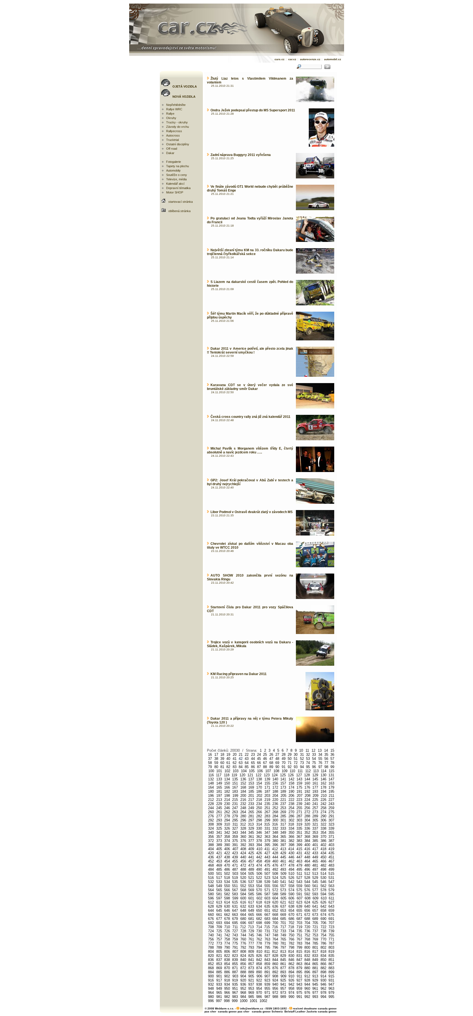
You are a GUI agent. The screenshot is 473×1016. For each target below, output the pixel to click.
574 (291, 890)
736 (307, 931)
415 (299, 849)
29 (290, 754)
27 (277, 754)
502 (227, 874)
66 (259, 763)
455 (235, 861)
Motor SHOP (174, 192)
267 (267, 812)
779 (267, 943)
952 (243, 988)
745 (251, 935)
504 (243, 874)
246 (227, 808)
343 (235, 832)
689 (315, 919)
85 (247, 767)
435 (331, 853)
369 (315, 837)
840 (243, 960)
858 (259, 964)
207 (299, 796)
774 (227, 943)
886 (227, 972)
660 (211, 915)
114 (323, 771)
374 (227, 841)
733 (283, 931)
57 (332, 759)
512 (307, 874)
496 (307, 869)
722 (323, 927)
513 (315, 874)
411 (267, 849)
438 (227, 857)
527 (299, 878)
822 (227, 956)
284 (275, 816)
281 (251, 816)
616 (243, 902)
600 (243, 898)
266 (259, 812)
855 (235, 964)
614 (227, 902)
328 (243, 828)
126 (291, 775)
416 (307, 849)
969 (251, 993)
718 (291, 927)
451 (331, 857)
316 (275, 824)
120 (242, 775)
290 (323, 816)
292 (211, 820)
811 (267, 952)
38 (216, 759)
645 (219, 910)
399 (299, 845)
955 (267, 988)
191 (299, 791)
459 (267, 861)
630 (227, 906)
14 (326, 750)
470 (227, 865)
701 (283, 923)
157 (283, 783)
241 (315, 804)
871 (235, 968)
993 (315, 997)
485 (219, 869)
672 (307, 915)
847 (299, 960)
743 (235, 935)
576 (307, 890)
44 (253, 759)
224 (307, 800)
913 (315, 976)
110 (292, 771)
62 (234, 763)
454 (227, 861)
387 (331, 841)
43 (247, 759)
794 (259, 947)
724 (211, 931)
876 (275, 968)
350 (291, 832)
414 (291, 849)
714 (259, 927)
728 (243, 931)
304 (307, 820)
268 (275, 812)
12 (313, 750)
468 (211, 865)
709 (219, 927)
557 (283, 886)
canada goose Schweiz (267, 1011)
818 (323, 952)
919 (235, 980)
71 (290, 763)
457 (251, 861)
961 (315, 988)
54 (314, 759)
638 (291, 906)
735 (299, 931)
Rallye (170, 113)
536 (243, 882)
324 (211, 828)
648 (243, 910)
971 (267, 993)
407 (235, 849)
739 (331, 931)
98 (326, 767)
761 (251, 939)
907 (267, 976)
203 (267, 796)
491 (267, 869)
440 (243, 857)
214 (227, 800)
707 (331, 923)
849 (315, 960)
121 (250, 775)
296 (243, 820)
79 (210, 767)
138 (259, 779)
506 (259, 874)
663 (235, 915)
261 (219, 812)
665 (251, 915)
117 (218, 775)
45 (259, 759)
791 (235, 947)
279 (235, 816)
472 (243, 865)
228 (211, 804)
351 (299, 832)
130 (323, 775)
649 (251, 910)
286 (291, 816)
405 (219, 849)
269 (283, 812)
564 (211, 890)
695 (235, 923)
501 (219, 874)
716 (275, 927)
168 (243, 787)
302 (291, 820)
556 (275, 886)
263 (235, 812)
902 (227, 976)
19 (228, 754)
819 (331, 952)
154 (259, 783)
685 (283, 919)
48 (277, 759)
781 (283, 943)
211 (331, 796)
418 (323, 849)
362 (259, 837)
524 (275, 878)
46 (265, 759)
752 (307, 935)
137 (251, 779)
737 (315, 931)
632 (243, 906)
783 (299, 943)
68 (271, 763)
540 (275, 882)
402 (323, 845)
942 (291, 984)
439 (235, 857)
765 (283, 939)
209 (315, 796)
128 (307, 775)
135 (235, 779)
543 (299, 882)
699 (267, 923)
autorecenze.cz (310, 59)
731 (267, 931)
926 (291, 980)
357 (219, 837)
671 (299, 915)
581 (219, 894)
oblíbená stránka (179, 211)
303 (299, 820)
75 (314, 763)
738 (323, 931)
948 (211, 988)
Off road (171, 148)
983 (235, 997)
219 (267, 800)
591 (299, 894)
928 (307, 980)
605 (283, 898)
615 (235, 902)
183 (235, 791)
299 (267, 820)
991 (299, 997)
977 (315, 993)
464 (307, 861)
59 (216, 763)
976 (307, 993)
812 (275, 952)
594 (323, 894)
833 (315, 956)
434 (323, 853)
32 (308, 754)
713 (251, 927)
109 (284, 771)
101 (219, 771)
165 (219, 787)
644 (211, 910)
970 (259, 993)
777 (251, 943)
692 (211, 923)
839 (235, 960)
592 (307, 894)
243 (331, 804)
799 (299, 947)
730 (259, 931)
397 (283, 845)
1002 (263, 1001)
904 (243, 976)
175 (299, 787)
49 (283, 759)
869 (219, 968)
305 (315, 820)
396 (275, 845)
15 (332, 750)
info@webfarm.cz (251, 1008)
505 (251, 874)
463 (299, 861)
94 (302, 767)
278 (227, 816)
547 (331, 882)
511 (299, 874)
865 (315, 964)
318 (291, 824)
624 (307, 902)
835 (331, 956)
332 (275, 828)
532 (211, 882)
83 (234, 767)
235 (267, 804)
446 (291, 857)
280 (243, 816)
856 (243, 964)
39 (222, 759)
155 (267, 783)
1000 (243, 1001)
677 (219, 919)
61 (228, 763)
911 (299, 976)
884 (211, 972)
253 (283, 808)
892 (275, 972)
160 (307, 783)
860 (275, 964)
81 (222, 767)
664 (243, 915)
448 (307, 857)
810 (259, 952)
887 (235, 972)
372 (211, 841)
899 (331, 972)
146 (323, 779)
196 (211, 796)
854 (227, 964)
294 (227, 820)
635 (267, 906)
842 (259, 960)
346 (259, 832)
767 (299, 939)
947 (331, 984)
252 (275, 808)
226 (323, 800)
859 (267, 964)
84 (241, 767)
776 (243, 943)
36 (332, 754)
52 (302, 759)
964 (211, 993)
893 (283, 972)
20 (234, 754)
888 (243, 972)
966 (227, 993)
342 (227, 832)
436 (211, 857)
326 (227, 828)
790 (227, 947)
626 (323, 902)
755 (331, 935)
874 (259, 968)
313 (251, 824)
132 (211, 779)
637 (283, 906)
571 (267, 890)
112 (308, 771)
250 (259, 808)
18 (222, 754)
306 (323, 820)
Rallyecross (174, 131)
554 (259, 886)
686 (291, 919)
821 (219, 956)
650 (259, 910)
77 (326, 763)
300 (275, 820)
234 (259, 804)
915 (331, 976)
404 (211, 849)
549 (219, 886)
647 (235, 910)
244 (211, 808)
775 (235, 943)
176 (307, 787)
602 (259, 898)
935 (235, 984)
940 (275, 984)
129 (315, 775)
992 (307, 997)
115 (331, 771)
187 (267, 791)
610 (324, 898)
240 (307, 804)
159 (299, 783)
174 (291, 787)
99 (332, 767)
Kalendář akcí (175, 183)
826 (259, 956)
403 (331, 845)
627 (331, 902)
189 (283, 791)
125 (283, 775)
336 (307, 828)
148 (211, 783)
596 (211, 898)
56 (326, 759)
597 (219, 898)
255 (299, 808)
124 (275, 775)
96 (314, 767)
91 (283, 767)
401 (315, 845)
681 (251, 919)
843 (267, 960)
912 (307, 976)
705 (315, 923)
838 (227, 960)
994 (323, 997)
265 (251, 812)
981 (219, 997)
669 (283, 915)
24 (259, 754)
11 (307, 750)
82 (228, 767)
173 (283, 787)
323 (331, 824)
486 (227, 869)
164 (211, 787)
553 (251, 886)
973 (283, 993)
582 (227, 894)
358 (227, 837)
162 (323, 783)
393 (251, 845)
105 (252, 771)
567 (235, 890)
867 (331, 964)
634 (259, 906)
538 (259, 882)
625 (315, 902)
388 (211, 845)
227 (331, 800)
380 (275, 841)
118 (226, 775)
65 (253, 763)
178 (323, 787)
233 (251, 804)
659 (331, 910)
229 (219, 804)
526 (291, 878)
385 (315, 841)
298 (259, 820)
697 (251, 923)
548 (211, 886)
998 (227, 1001)
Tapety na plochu (177, 166)
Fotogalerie (173, 161)
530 (323, 878)
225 (315, 800)
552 (243, 886)
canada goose (327, 1011)
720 (307, 927)
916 (211, 980)
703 (299, 923)
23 (253, 754)
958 (291, 988)
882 (323, 968)
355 (331, 832)
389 (219, 845)
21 (241, 754)
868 (211, 968)
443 (267, 857)
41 (234, 759)
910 (291, 976)
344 (243, 832)
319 (299, 824)
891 (267, 972)
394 (259, 845)
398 (291, 845)
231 (235, 804)
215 (235, 800)
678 (227, 919)
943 (299, 984)
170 (259, 787)
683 (267, 919)
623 (299, 902)
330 (259, 828)
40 (228, 759)
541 (283, 882)
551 (235, 886)
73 (302, 763)
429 (283, 853)
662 (227, 915)
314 (259, 824)
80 (216, 767)
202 (259, 796)
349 (283, 832)
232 (243, 804)
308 (211, 824)
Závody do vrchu (177, 126)
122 (258, 775)
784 (307, 943)
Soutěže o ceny (176, 174)
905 (251, 976)
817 (315, 952)
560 (307, 886)
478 (291, 865)
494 (291, 869)
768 (307, 939)
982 (227, 997)
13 (320, 750)
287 (299, 816)
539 (267, 882)
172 (275, 787)
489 (251, 869)
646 (227, 910)
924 (275, 980)
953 (251, 988)
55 (320, 759)
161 (315, 783)
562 (323, 886)
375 (235, 841)
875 (267, 968)
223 (299, 800)
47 (271, 759)
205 (283, 796)
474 (259, 865)
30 (296, 754)
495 (299, 869)
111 (300, 771)
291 (331, 816)
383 (299, 841)
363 (267, 837)
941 (283, 984)
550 (227, 886)
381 (283, 841)
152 (243, 783)
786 (323, 943)
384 (307, 841)
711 (235, 927)
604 (275, 898)
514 (323, 874)
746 (259, 935)
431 (299, 853)
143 (299, 779)
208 (307, 796)
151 (235, 783)
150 (227, 783)
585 (251, 894)
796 (275, 947)
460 (275, 861)
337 (315, 828)
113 (316, 771)
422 (227, 853)
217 (251, 800)
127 (299, 775)
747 (267, 935)
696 (243, 923)
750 (291, 935)
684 (275, 919)
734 (291, 931)
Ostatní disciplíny (177, 144)
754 (323, 935)
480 (307, 865)
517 (219, 878)
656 (307, 910)
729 (251, 931)
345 (251, 832)
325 (219, 828)
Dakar (170, 153)
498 (323, 869)
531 (331, 878)
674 (323, 915)
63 (241, 763)
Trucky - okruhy (177, 122)
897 (315, 972)
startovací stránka (180, 201)
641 (315, 906)
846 (291, 960)
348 (275, 832)
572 (275, 890)
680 (243, 919)
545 (315, 882)
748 (275, 935)
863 (299, 964)
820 (211, 956)
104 (244, 771)
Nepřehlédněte (176, 104)
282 (259, 816)
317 (283, 824)
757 (219, 939)
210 (324, 796)
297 (251, 820)
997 (219, 1001)
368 (307, 837)
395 (267, 845)
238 (291, 804)
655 (299, 910)
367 (299, 837)
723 (331, 927)
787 (331, 943)
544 (307, 882)
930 (323, 980)
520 (243, 878)
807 (235, 952)
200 (243, 796)
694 (227, 923)
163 (331, 783)
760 (243, 939)
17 (216, 754)
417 (315, 849)
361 (251, 837)
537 (251, 882)
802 (323, 947)
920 (243, 980)
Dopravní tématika (178, 188)
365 (283, 837)
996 (211, 1001)
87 (259, 767)
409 (251, 849)
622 (291, 902)
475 (267, 865)
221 (283, 800)
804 (211, 952)
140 (275, 779)
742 (227, 935)
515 (331, 874)
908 (275, 976)
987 (267, 997)
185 (251, 791)
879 (299, 968)
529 (315, 878)
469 (219, 865)
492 (275, 869)
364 (275, 837)
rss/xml (298, 1008)
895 (299, 972)
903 (235, 976)
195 (331, 791)
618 (259, 902)
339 (331, 828)
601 (251, 898)
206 (291, 796)
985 (251, 997)
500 (211, 874)
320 (307, 824)
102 (227, 771)
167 (235, 787)
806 (227, 952)
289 (315, 816)
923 (267, 980)
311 (235, 824)
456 (243, 861)
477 (283, 865)
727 (235, 931)
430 (291, 853)
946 (323, 984)
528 (307, 878)
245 (219, 808)
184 (243, 791)
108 (276, 771)
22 (247, 754)
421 (219, 853)
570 (259, 890)
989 (283, 997)
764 (275, 939)
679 (235, 919)
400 (307, 845)
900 (211, 976)
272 (307, 812)
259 (331, 808)
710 (227, 927)
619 (267, 902)
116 (211, 775)
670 (291, 915)
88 (265, 767)
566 (227, 890)
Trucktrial (172, 139)
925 (283, 980)
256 (307, 808)
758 (227, 939)
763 (267, 939)
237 (283, 804)
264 (243, 812)
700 (275, 923)
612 (211, 902)
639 (299, 906)
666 (259, 915)
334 (291, 828)
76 (320, 763)
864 (307, 964)
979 (331, 993)
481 (315, 865)
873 (251, 968)
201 (251, 796)
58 (210, 763)
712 (243, 927)
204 (275, 796)
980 (211, 997)
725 (219, 931)
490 (259, 869)
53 (308, 759)
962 (323, 988)
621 (283, 902)
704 (307, 923)
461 (283, 861)
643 (331, 906)
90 (277, 767)
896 (307, 972)
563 (331, 886)
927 (299, 980)
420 (211, 853)
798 (291, 947)
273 (315, 812)
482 (323, 865)
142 (291, 779)
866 (323, 964)
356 (211, 837)
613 (219, 902)
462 (291, 861)
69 (277, 763)
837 (219, 960)
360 (243, 837)
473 (251, 865)
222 (291, 800)
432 (307, 853)
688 (307, 919)
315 (267, 824)
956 (275, 988)
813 (283, 952)
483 (331, 865)
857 (251, 964)
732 (275, 931)
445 (283, 857)
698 (259, 923)
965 (219, 993)
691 (331, 919)
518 (227, 878)
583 (235, 894)
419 (331, 849)
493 (283, 869)
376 (243, 841)
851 (331, 960)
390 (227, 845)
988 (275, 997)
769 (315, 939)
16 (210, 754)
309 (219, 824)
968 (243, 993)
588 (275, 894)
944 (307, 984)
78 (332, 763)
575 (299, 890)
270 (291, 812)
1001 (253, 1001)
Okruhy (171, 118)
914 (323, 976)
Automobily (173, 170)
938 (259, 984)
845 (283, 960)
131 (331, 775)
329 (251, 828)
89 (271, 767)
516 (211, 878)
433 (315, 853)
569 (251, 890)
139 (267, 779)
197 (219, 796)
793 (251, 947)
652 (275, 910)
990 (291, 997)
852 (211, 964)
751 (299, 935)
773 (219, 943)
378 (259, 841)
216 (243, 800)
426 (259, 853)
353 (315, 832)
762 (259, 939)
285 (283, 816)
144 (307, 779)
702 (291, 923)
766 (291, 939)
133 (219, 779)
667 (267, 915)
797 (283, 947)
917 (219, 980)
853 (219, 964)
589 (283, 894)
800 (307, 947)
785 (315, 943)
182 (227, 791)
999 (235, 1001)
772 (211, 943)
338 (323, 828)
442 (259, 857)
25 (265, 754)
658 (323, 910)
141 (283, 779)
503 (235, 874)
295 (235, 820)
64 (247, 763)
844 (275, 960)
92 (290, 767)
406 (227, 849)
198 (227, 796)
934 (227, 984)
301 (283, 820)
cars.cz (279, 59)
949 (219, 988)
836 (211, 960)
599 (235, 898)
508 (275, 874)
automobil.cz (332, 59)
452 (211, 861)
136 (243, 779)
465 (315, 861)
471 (235, 865)
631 (235, 906)
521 (251, 878)
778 (259, 943)
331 (267, 828)
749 (283, 935)
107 (268, 771)
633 (251, 906)
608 (307, 898)
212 (211, 800)
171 (267, 787)
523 (267, 878)
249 (251, 808)
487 (235, 869)
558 (291, 886)
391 (235, 845)
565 (219, 890)
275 (331, 812)
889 (251, 972)
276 (211, 816)
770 (323, 939)
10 (301, 750)
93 (296, 767)
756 (211, 939)
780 (275, 943)
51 (296, 759)
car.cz (292, 59)
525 (283, 878)
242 (323, 804)
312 (243, 824)
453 (219, 861)
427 (267, 853)
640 (307, 906)
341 (219, 832)
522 (259, 878)
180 (211, 791)
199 (235, 796)
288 (307, 816)
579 (331, 890)
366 (291, 837)
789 (219, 947)
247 (235, 808)
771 (331, 939)
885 (219, 972)
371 (331, 837)
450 (323, 857)
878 (291, 968)
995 (331, 997)
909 (283, 976)
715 (267, 927)
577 (315, 890)
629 (219, 906)
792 (243, 947)
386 (323, 841)
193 (315, 791)
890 (259, 972)
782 (291, 943)
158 (291, 783)
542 (291, 882)
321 (315, 824)
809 (251, 952)
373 (219, 841)
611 (331, 898)
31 (302, 754)
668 (275, 915)
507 (267, 874)
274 (323, 812)
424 (243, 853)
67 (265, 763)
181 (219, 791)
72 (296, 763)
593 (315, 894)
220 (275, 800)
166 (227, 787)
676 (211, 919)
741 (219, 935)
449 (315, 857)
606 (291, 898)
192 (307, 791)
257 (315, 808)
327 (235, 828)
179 (331, 787)
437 (219, 857)
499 (331, 869)
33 (314, 754)
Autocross (173, 135)
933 (219, 984)
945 (315, 984)
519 (235, 878)
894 (291, 972)
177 (315, 787)
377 (251, 841)
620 (275, 902)
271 (299, 812)
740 (211, 935)
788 (211, 947)
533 (219, 882)
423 (235, 853)
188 (275, 791)
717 (283, 927)
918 (227, 980)
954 (259, 988)
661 (219, 915)
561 (315, 886)
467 (331, 861)
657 (315, 910)
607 (299, 898)
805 (219, 952)
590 (291, 894)
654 (291, 910)
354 (323, 832)
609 (315, 898)
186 (259, 791)
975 (299, 993)
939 (267, 984)
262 (227, 812)
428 (275, 853)
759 (235, 939)
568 (243, 890)
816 (307, 952)
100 (211, 771)
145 (315, 779)
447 (299, 857)
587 (267, 894)
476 (275, 865)
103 (235, 771)
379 (267, 841)
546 (323, 882)
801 (315, 947)
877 (283, 968)
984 (243, 997)
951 (235, 988)
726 (227, 931)
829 (283, 956)
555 (267, 886)
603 (267, 898)
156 (275, 783)
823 (235, 956)
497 (315, 869)
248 (243, 808)
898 (323, 972)
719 (299, 927)
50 (290, 759)
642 (323, 906)
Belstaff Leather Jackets (300, 1011)
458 (259, 861)
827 (267, 956)
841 (251, 960)
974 (291, 993)
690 (323, 919)
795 (267, 947)
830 (291, 956)
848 (307, 960)
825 (251, 956)
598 (227, 898)
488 (243, 869)
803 (331, 947)
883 (331, 968)
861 (283, 964)
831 (299, 956)
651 (267, 910)
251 (267, 808)
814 (291, 952)
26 (271, 754)
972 (275, 993)
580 (211, 894)
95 (308, 767)
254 (291, 808)
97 (320, 767)
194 (323, 791)
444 (275, 857)
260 (211, 812)
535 (235, 882)
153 (251, 783)
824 (243, 956)
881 (315, 968)
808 (243, 952)
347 (267, 832)
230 (227, 804)
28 (283, 754)
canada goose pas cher (233, 1011)
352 (307, 832)
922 (259, 980)
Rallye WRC (174, 109)
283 (267, 816)
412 (275, 849)
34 (320, 754)
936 (243, 984)
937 (251, 984)
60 (222, 763)
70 (283, 763)
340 (211, 832)
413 (283, 849)
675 (331, 915)
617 (251, 902)
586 (259, 894)
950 (227, 988)
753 (315, 935)
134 (227, 779)
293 (219, 820)
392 (243, 845)
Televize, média (176, 179)
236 (275, 804)
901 (219, 976)
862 (291, 964)
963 (331, 988)
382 (291, 841)
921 (251, 980)
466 (323, 861)
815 (299, 952)
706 (323, 923)
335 (299, 828)
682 (259, 919)
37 (210, 759)
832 (307, 956)
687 (299, 919)
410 (259, 849)
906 (259, 976)
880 (307, 968)
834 (323, 956)
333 (283, 828)
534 (227, 882)
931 (331, 980)
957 (283, 988)
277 (219, 816)
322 (323, 824)
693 (219, 923)
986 (259, 997)
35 (326, 754)
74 (308, 763)
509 (283, 874)
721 (315, 927)
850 (323, 960)
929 (315, 980)
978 (323, 993)
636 (275, 906)
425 (251, 853)
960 (307, 988)
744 (243, 935)
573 (283, 890)
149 (219, 783)
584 (243, 894)
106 (260, 771)
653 (283, 910)
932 (211, 984)
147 (331, 779)
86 (253, 767)
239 (299, 804)
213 (219, 800)
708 (211, 927)
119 (234, 775)
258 (323, 808)
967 (235, 993)
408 (243, 849)
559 (299, 886)
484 (211, 869)
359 (235, 837)
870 (227, 968)
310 (227, 824)
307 (331, 820)
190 (291, 791)
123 (267, 775)
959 (299, 988)
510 (291, 874)
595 (331, 894)
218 (259, 800)
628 (211, 906)
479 (299, 865)
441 (251, 857)
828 (275, 956)
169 (251, 787)
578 (323, 890)
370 (323, 837)
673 (315, 915)
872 (243, 968)
